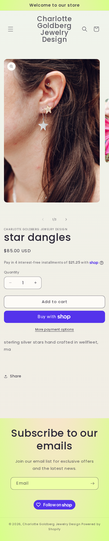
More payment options (54, 329)
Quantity (11, 272)
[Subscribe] (92, 483)
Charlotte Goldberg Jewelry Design (51, 524)
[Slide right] (66, 219)
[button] (10, 29)
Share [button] (15, 376)
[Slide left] (43, 219)
